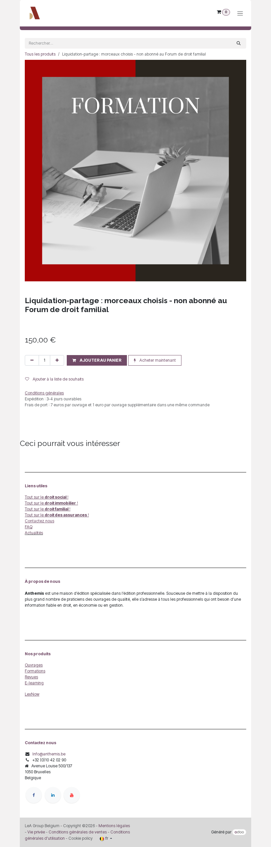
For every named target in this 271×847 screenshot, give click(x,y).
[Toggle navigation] (240, 13)
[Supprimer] (32, 360)
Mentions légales (114, 825)
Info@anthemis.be (48, 753)
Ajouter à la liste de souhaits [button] (58, 379)
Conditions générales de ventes (77, 831)
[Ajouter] (57, 360)
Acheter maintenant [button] (157, 360)
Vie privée (36, 831)
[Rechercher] (238, 43)
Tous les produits (40, 54)
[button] (97, 360)
